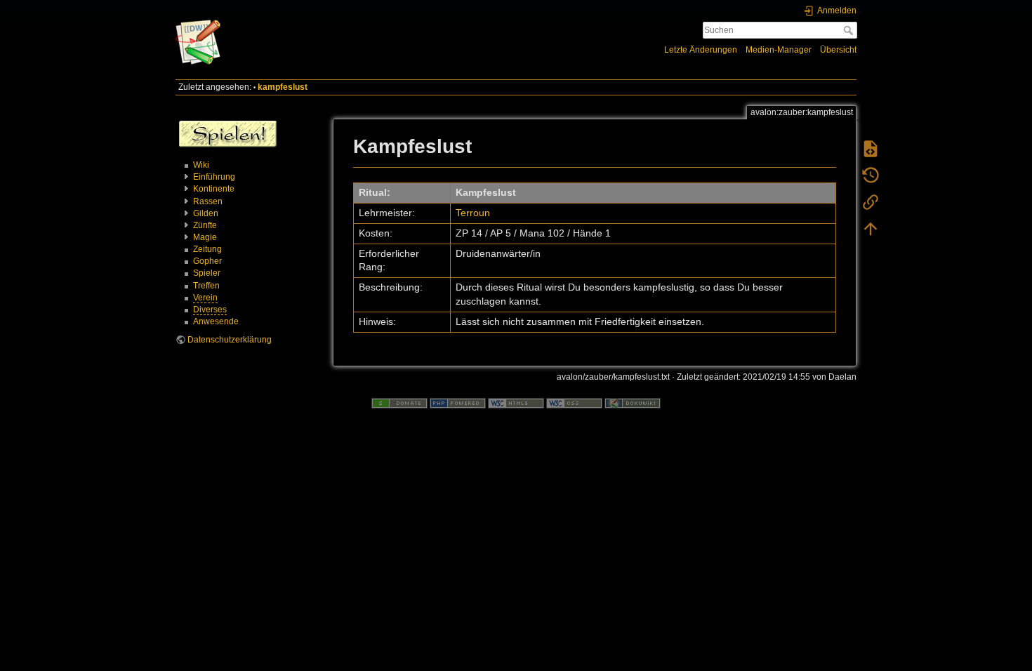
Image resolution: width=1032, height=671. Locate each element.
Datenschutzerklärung (229, 340)
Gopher (207, 261)
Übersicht (838, 50)
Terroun (473, 212)
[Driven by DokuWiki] (632, 403)
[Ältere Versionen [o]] (870, 175)
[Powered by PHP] (458, 403)
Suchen (849, 30)
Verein (205, 298)
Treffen (206, 286)
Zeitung (207, 249)
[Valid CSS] (574, 403)
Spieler (206, 273)
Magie (205, 237)
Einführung (214, 177)
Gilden (205, 213)
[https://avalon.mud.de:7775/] (228, 133)
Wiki (201, 165)
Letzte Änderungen (700, 50)
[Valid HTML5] (516, 403)
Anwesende (216, 321)
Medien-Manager (779, 50)
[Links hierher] (870, 202)
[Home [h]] (342, 23)
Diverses (210, 309)
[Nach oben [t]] (870, 228)
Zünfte (205, 225)
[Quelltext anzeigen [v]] (870, 148)
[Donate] (399, 403)
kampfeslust (282, 87)
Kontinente (213, 189)
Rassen (208, 201)
